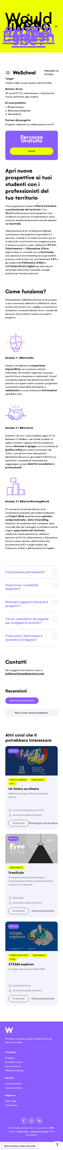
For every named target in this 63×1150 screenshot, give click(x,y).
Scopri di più (19, 823)
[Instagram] (31, 1121)
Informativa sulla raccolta (20, 1146)
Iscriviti (31, 151)
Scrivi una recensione (22, 700)
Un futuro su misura (24, 789)
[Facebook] (24, 1121)
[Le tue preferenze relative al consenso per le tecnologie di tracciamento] (57, 1144)
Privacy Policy (23, 1131)
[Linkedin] (39, 1121)
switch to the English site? (28, 34)
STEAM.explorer (21, 964)
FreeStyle (16, 873)
